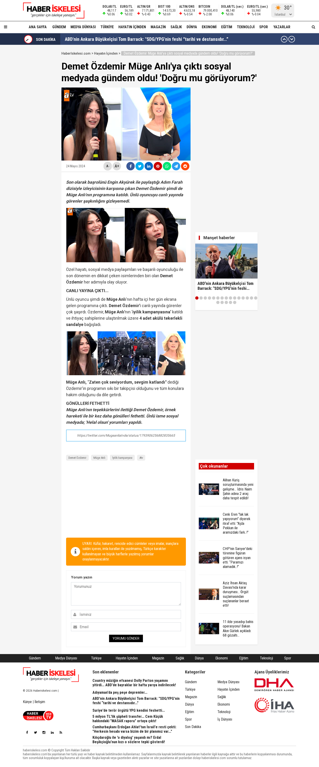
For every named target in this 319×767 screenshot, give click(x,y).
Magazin (158, 27)
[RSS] (61, 732)
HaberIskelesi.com (76, 53)
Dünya (192, 27)
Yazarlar (281, 27)
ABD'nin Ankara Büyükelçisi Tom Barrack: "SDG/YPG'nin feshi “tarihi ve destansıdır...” (146, 39)
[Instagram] (44, 732)
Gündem (59, 27)
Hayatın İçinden (132, 27)
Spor (263, 27)
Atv (141, 457)
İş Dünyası (224, 719)
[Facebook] (27, 732)
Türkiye (107, 27)
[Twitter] (35, 732)
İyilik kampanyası (122, 457)
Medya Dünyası (83, 27)
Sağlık (176, 27)
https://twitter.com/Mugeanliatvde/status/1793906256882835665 (126, 435)
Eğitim (226, 27)
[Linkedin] (52, 732)
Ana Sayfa (38, 27)
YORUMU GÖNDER (126, 638)
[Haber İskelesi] (51, 674)
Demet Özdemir (77, 457)
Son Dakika (193, 727)
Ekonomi (209, 27)
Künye (27, 702)
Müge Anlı (99, 457)
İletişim (40, 702)
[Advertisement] (126, 500)
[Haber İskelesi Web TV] (38, 719)
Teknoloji (246, 27)
